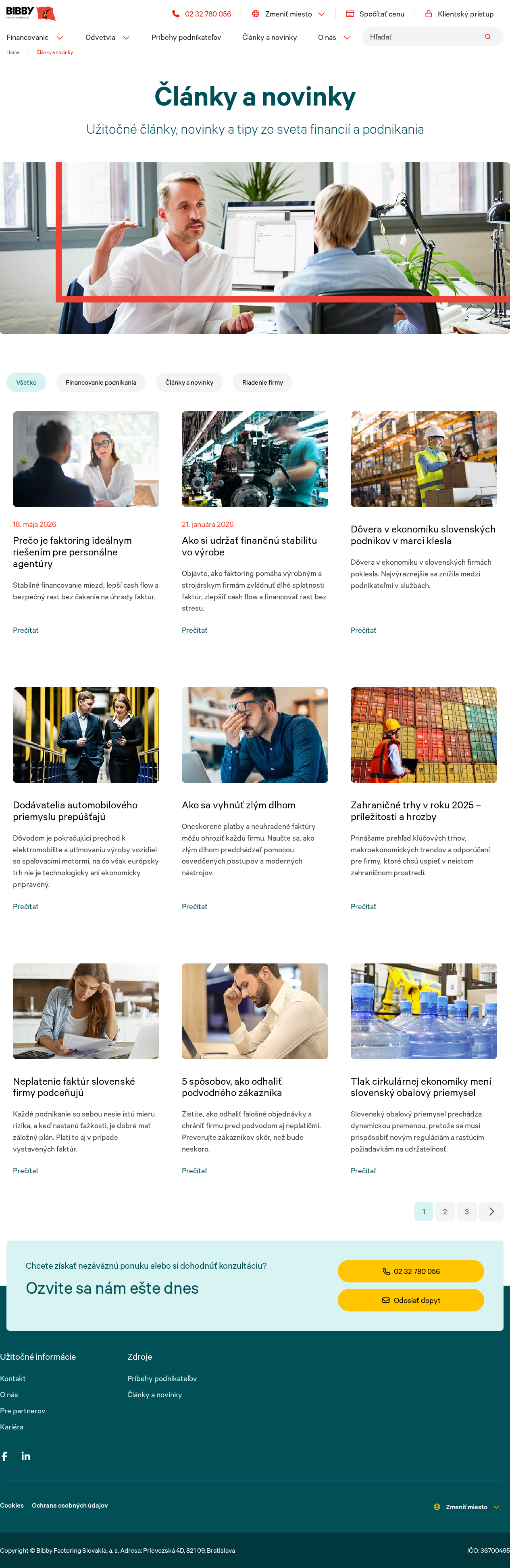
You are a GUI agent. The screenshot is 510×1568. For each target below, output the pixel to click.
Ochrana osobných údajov (70, 1505)
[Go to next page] (491, 1211)
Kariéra (11, 1426)
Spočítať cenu (382, 14)
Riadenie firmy (262, 382)
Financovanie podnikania (101, 382)
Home (12, 52)
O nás (9, 1394)
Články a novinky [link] (55, 52)
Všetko (26, 382)
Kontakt (13, 1378)
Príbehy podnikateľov (186, 37)
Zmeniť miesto (288, 14)
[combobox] (433, 36)
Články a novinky (269, 37)
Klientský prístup (466, 14)
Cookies (12, 1505)
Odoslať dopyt (417, 1300)
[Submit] (488, 37)
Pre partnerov (23, 1410)
